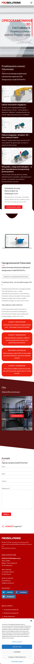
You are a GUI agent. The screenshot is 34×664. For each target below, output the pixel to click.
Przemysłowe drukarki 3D (11, 609)
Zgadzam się (17, 416)
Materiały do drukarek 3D (11, 613)
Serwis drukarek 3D (9, 616)
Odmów (17, 652)
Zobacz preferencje (17, 657)
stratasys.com (13, 207)
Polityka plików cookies (17, 661)
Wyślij (6, 514)
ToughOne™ (13, 526)
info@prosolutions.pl (8, 583)
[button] (31, 621)
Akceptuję (17, 647)
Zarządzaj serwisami (17, 641)
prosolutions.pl (6, 580)
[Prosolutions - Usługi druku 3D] (11, 2)
